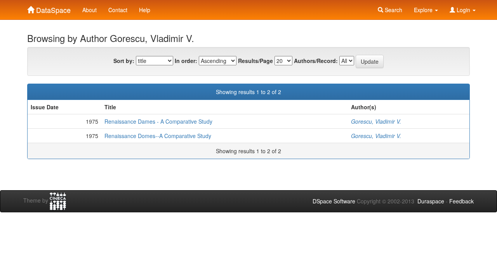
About (89, 10)
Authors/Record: (316, 61)
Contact (117, 10)
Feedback (461, 201)
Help (144, 10)
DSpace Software (334, 201)
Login (463, 10)
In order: (186, 61)
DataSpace (52, 8)
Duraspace (430, 201)
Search (392, 10)
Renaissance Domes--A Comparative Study (157, 136)
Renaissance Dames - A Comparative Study (158, 121)
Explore (424, 10)
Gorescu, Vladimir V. (376, 121)
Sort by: (123, 61)
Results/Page (255, 61)
